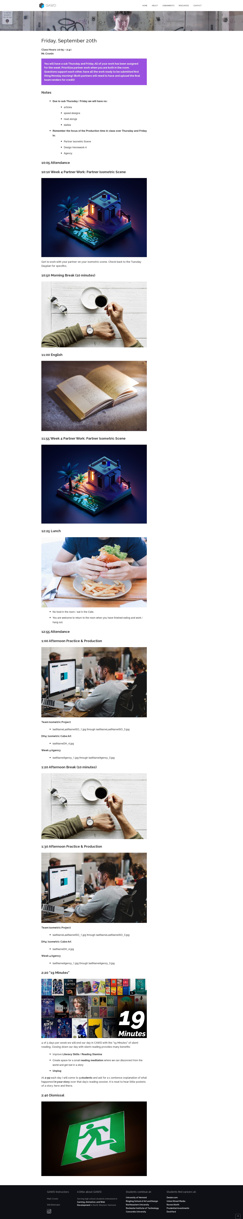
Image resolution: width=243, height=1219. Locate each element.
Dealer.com (172, 1197)
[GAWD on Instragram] (49, 1212)
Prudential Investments (178, 1208)
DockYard (171, 1212)
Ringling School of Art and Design (142, 1201)
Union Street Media (176, 1201)
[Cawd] (41, 5)
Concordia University (136, 1212)
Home (144, 5)
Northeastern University (137, 1205)
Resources (184, 5)
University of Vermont (136, 1197)
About (155, 5)
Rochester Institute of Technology (142, 1208)
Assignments (168, 5)
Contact (197, 5)
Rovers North (173, 1205)
